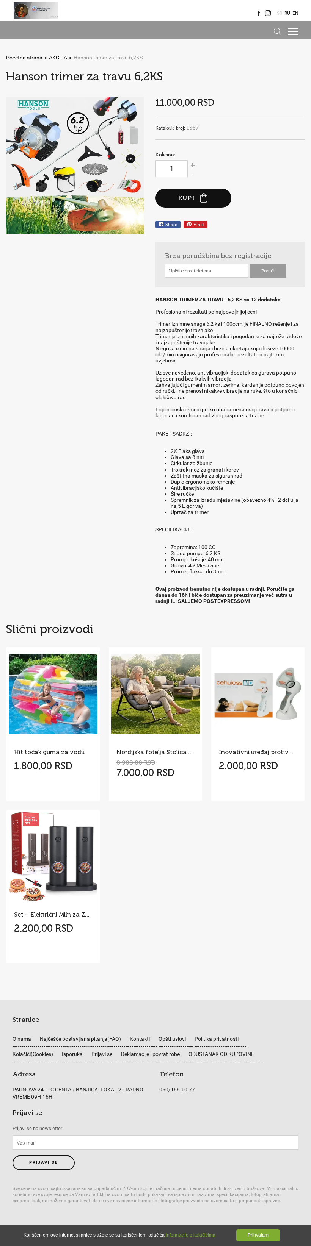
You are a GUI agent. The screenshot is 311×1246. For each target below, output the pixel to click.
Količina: (165, 154)
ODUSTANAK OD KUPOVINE (221, 1054)
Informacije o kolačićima (190, 1235)
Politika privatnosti (217, 1039)
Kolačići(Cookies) (33, 1054)
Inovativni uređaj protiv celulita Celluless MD (258, 752)
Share (171, 224)
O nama (22, 1039)
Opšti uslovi (172, 1039)
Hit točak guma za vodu (49, 752)
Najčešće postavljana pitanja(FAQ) (80, 1039)
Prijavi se (101, 1054)
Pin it (198, 224)
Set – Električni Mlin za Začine (53, 914)
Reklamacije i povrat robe (150, 1054)
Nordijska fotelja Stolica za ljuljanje (155, 752)
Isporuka (72, 1054)
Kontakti (140, 1039)
